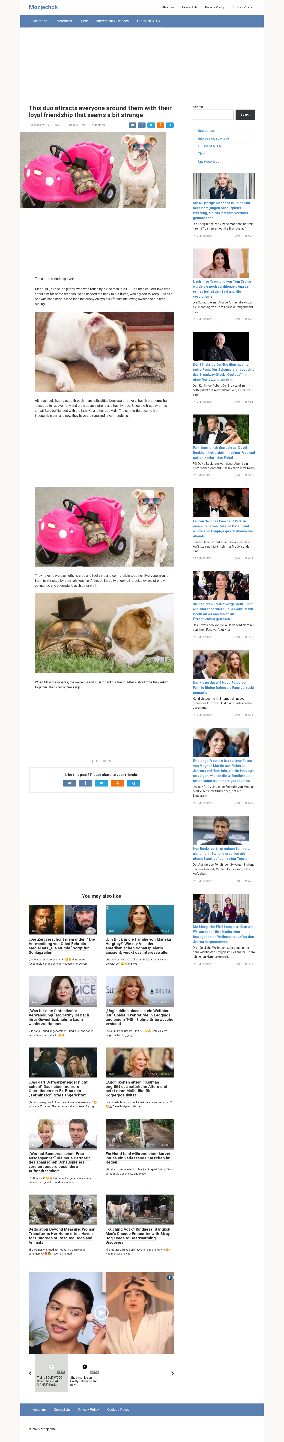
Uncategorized (208, 162)
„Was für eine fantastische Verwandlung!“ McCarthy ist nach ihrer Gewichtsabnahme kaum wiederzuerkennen (59, 1017)
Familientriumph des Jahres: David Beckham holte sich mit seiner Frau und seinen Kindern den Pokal (224, 453)
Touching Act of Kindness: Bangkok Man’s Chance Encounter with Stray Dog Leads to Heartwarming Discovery (138, 1236)
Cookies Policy (242, 7)
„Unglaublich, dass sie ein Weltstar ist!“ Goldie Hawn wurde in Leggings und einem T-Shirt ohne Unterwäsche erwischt (139, 1017)
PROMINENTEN (148, 21)
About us (168, 7)
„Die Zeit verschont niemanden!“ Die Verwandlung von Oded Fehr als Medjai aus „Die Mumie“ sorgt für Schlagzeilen (62, 946)
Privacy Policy (214, 7)
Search (198, 107)
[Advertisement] (142, 63)
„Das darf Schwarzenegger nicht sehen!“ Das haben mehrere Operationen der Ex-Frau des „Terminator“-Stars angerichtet (58, 1089)
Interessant (64, 21)
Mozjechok (43, 7)
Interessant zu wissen (112, 21)
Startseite (40, 21)
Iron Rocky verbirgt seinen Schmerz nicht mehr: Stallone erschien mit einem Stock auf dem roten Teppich (221, 854)
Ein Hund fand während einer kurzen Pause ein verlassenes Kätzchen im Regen (139, 1158)
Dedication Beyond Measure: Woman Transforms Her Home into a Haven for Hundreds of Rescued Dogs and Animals (62, 1236)
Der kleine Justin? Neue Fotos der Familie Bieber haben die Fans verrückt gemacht (223, 688)
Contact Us (190, 7)
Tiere (84, 21)
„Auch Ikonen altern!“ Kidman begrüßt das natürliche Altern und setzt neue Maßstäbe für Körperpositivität (136, 1089)
